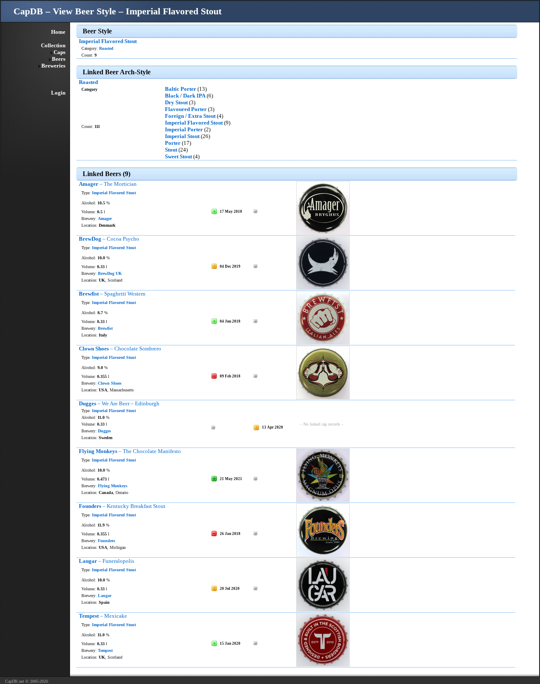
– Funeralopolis (106, 561)
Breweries (53, 65)
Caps (59, 52)
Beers (58, 59)
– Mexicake (103, 616)
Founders (106, 540)
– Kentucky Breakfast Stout (122, 506)
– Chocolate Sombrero (120, 348)
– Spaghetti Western (112, 293)
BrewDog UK (110, 273)
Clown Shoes (110, 383)
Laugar (104, 595)
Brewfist (105, 328)
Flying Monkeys (112, 485)
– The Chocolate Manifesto (130, 451)
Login (58, 93)
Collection (53, 45)
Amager (105, 218)
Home (58, 32)
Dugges (104, 431)
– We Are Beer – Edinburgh (119, 403)
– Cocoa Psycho (109, 239)
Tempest (105, 650)
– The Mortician (108, 184)
